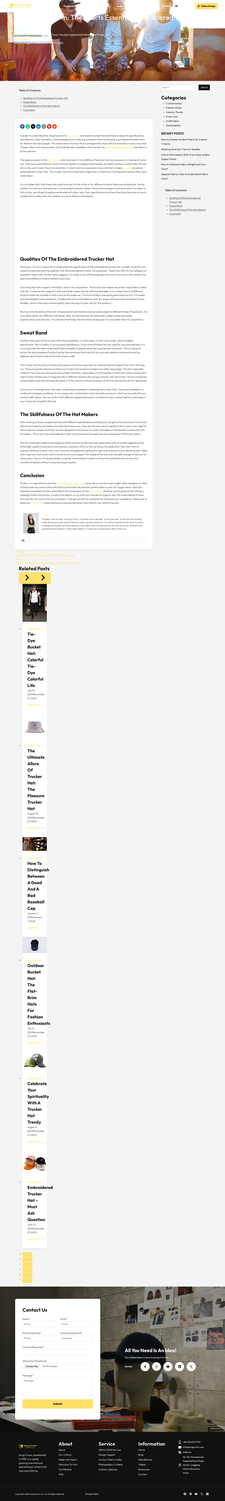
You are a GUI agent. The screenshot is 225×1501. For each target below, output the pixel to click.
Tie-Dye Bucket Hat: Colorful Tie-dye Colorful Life (35, 659)
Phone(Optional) (31, 1333)
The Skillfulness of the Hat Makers (41, 105)
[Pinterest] (49, 126)
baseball (127, 167)
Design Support (107, 1454)
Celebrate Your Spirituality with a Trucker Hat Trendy (38, 1103)
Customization (174, 103)
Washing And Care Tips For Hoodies (180, 149)
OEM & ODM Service (110, 1449)
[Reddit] (54, 126)
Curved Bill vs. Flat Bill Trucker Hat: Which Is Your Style (44, 553)
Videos (142, 1464)
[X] (33, 126)
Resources (144, 1469)
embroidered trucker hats (71, 483)
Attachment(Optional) (34, 1360)
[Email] (43, 126)
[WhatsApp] (27, 126)
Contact (166, 6)
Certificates (65, 1469)
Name (26, 1318)
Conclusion (29, 109)
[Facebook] (22, 126)
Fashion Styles (174, 107)
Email (64, 1318)
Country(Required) (33, 1347)
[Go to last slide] (27, 578)
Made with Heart (68, 1459)
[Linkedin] (23, 540)
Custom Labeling (108, 1469)
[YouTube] (196, 1494)
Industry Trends (174, 112)
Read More (34, 704)
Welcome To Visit (68, 1464)
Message (28, 1375)
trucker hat (73, 135)
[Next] (43, 578)
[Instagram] (207, 1494)
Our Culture (65, 1454)
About (62, 1449)
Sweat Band (29, 102)
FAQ (138, 6)
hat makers (54, 159)
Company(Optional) (71, 1333)
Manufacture (145, 1459)
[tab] (27, 1254)
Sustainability (124, 6)
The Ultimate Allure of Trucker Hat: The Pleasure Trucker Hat (48, 561)
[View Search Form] (189, 6)
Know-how (22, 39)
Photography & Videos (111, 1464)
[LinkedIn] (38, 126)
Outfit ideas (172, 120)
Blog (140, 1454)
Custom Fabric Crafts (110, 1459)
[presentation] (34, 602)
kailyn (21, 42)
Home (43, 6)
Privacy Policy (92, 1494)
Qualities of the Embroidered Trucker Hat (45, 98)
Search (204, 87)
